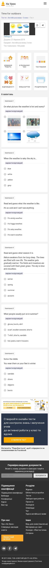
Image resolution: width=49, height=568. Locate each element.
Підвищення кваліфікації (12, 493)
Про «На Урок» (7, 524)
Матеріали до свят (34, 527)
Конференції (6, 499)
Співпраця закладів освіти (9, 528)
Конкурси (30, 505)
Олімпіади (30, 508)
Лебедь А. (8, 36)
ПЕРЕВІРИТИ (40, 476)
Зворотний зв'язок (8, 538)
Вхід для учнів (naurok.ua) (37, 524)
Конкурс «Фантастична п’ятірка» (36, 531)
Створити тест (18, 440)
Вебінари (5, 496)
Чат (27, 511)
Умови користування (26, 561)
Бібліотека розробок (35, 493)
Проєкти (29, 502)
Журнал (29, 489)
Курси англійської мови (36, 514)
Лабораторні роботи (35, 499)
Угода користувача (9, 561)
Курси (3, 502)
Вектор (4, 505)
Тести (28, 496)
